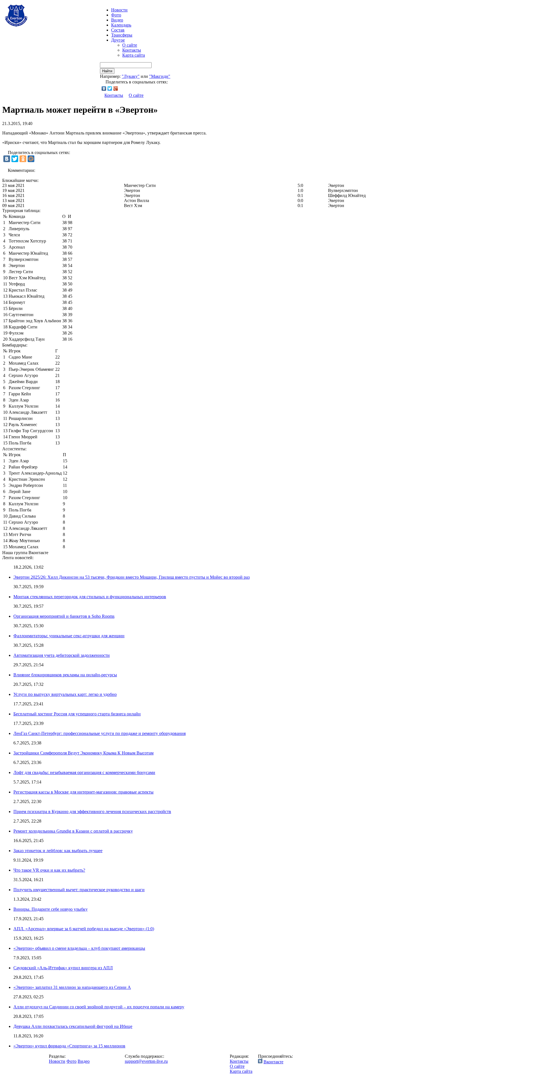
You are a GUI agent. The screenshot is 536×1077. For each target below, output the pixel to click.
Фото (116, 15)
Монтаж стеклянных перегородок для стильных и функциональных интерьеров (89, 596)
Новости (57, 1061)
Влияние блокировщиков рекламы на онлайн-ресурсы (65, 674)
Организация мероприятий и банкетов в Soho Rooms (63, 616)
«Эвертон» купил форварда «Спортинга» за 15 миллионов (69, 1046)
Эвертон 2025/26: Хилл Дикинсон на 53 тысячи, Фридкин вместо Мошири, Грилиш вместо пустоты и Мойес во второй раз (131, 577)
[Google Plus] (116, 88)
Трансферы (121, 35)
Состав (118, 30)
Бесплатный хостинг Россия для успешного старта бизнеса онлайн (77, 713)
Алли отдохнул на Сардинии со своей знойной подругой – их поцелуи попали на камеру (98, 1006)
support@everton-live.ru (146, 1061)
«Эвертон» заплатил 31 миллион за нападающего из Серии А (72, 987)
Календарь (121, 25)
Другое (118, 40)
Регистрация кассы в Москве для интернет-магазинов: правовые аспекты (83, 792)
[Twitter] (110, 88)
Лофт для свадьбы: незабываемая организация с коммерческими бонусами (84, 772)
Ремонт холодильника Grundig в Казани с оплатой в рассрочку (73, 831)
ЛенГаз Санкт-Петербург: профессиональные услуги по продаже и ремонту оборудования (99, 733)
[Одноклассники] (23, 158)
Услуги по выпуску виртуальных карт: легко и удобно (65, 694)
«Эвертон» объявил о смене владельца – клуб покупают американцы (79, 948)
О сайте (129, 45)
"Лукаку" (131, 76)
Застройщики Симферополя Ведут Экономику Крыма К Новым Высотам (83, 753)
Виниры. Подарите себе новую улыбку (50, 909)
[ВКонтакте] (104, 88)
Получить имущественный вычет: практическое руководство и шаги (79, 889)
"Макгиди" (159, 76)
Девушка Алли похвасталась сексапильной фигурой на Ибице (72, 1026)
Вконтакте (273, 1061)
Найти (107, 71)
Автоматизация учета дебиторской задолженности (61, 655)
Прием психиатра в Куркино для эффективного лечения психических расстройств (92, 811)
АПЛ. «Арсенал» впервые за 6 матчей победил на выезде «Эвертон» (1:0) (83, 928)
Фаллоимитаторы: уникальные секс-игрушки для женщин (69, 635)
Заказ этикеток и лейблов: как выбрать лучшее (57, 850)
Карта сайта (133, 55)
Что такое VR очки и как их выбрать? (49, 870)
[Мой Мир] (31, 158)
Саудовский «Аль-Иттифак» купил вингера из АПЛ (63, 967)
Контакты (131, 50)
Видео (117, 20)
